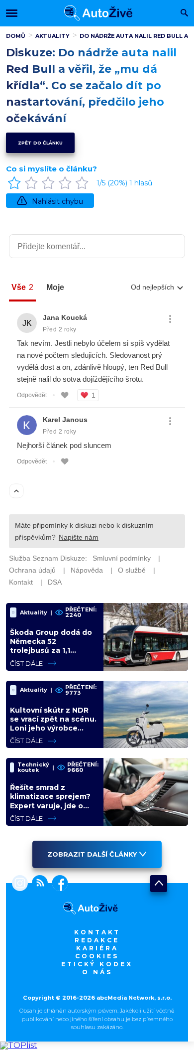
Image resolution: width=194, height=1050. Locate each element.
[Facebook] (58, 884)
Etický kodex (97, 964)
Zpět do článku (40, 143)
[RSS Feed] (38, 884)
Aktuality (52, 35)
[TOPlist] (18, 1045)
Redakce (97, 940)
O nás (97, 972)
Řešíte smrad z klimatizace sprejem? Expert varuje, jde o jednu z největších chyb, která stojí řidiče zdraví (52, 810)
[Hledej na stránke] (184, 13)
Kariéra (97, 948)
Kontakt (97, 932)
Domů (15, 35)
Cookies (97, 956)
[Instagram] (20, 884)
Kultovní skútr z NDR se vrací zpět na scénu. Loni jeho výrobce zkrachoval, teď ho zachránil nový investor (53, 733)
